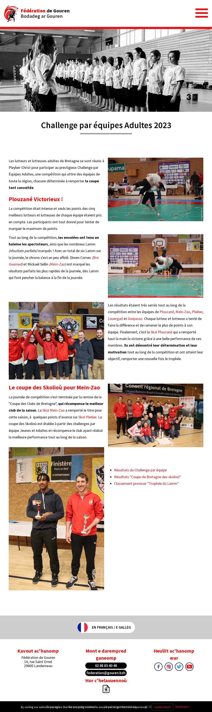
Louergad (115, 318)
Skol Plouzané (161, 332)
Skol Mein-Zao (53, 410)
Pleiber (196, 311)
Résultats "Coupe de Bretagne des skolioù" (147, 476)
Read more (182, 706)
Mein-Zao (57, 264)
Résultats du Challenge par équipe (140, 470)
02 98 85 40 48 (106, 665)
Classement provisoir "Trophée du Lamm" (146, 483)
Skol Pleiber (87, 417)
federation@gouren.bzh (106, 672)
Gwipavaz (135, 318)
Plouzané (167, 311)
